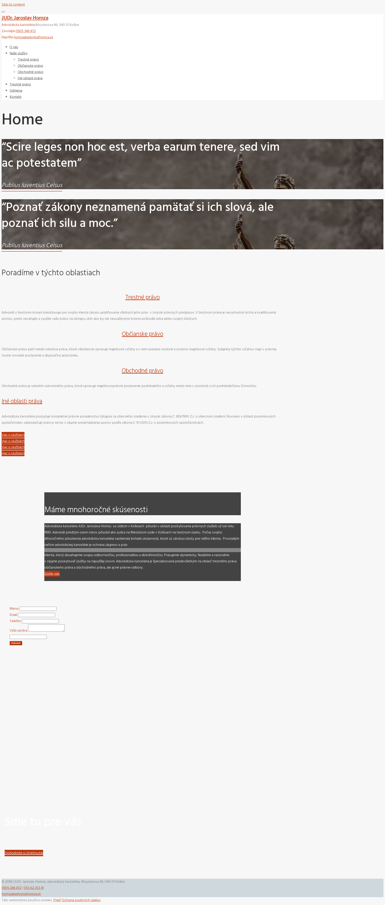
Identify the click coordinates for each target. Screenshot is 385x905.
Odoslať (15, 643)
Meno (14, 608)
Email (13, 615)
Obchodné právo (30, 72)
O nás (14, 47)
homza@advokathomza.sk (33, 37)
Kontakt (15, 97)
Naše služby (18, 53)
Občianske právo (30, 66)
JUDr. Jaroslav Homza (25, 18)
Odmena (16, 90)
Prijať (57, 900)
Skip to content (13, 4)
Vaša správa (18, 630)
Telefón (15, 621)
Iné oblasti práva (30, 78)
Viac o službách (13, 435)
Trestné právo (28, 59)
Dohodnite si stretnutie (24, 853)
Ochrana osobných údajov (81, 900)
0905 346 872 (26, 31)
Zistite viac (52, 574)
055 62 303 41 (34, 888)
